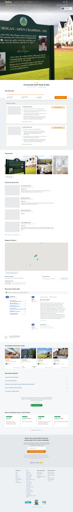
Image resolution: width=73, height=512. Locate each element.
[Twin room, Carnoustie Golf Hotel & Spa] (44, 169)
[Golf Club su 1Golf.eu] (8, 2)
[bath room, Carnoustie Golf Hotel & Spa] (60, 165)
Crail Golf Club (42, 132)
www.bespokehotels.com (14, 337)
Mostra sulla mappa (42, 87)
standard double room (32, 108)
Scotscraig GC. (26, 134)
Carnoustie (35, 110)
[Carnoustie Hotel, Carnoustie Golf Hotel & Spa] (20, 165)
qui (32, 457)
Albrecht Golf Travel (12, 5)
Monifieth (32, 133)
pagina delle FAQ (48, 397)
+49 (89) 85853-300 (37, 405)
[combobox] (62, 5)
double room (30, 129)
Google (45, 320)
